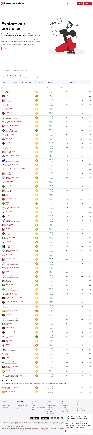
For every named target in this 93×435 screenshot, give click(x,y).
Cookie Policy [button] (80, 427)
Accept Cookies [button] (84, 431)
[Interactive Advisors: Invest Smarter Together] (33, 3)
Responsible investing (17, 70)
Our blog (64, 407)
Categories (6, 70)
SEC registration (81, 410)
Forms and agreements (82, 408)
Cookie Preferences (71, 431)
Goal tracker (49, 407)
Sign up (80, 3)
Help (33, 409)
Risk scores (49, 403)
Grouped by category (21, 403)
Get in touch (64, 403)
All (26, 70)
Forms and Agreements (15, 426)
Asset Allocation (50, 409)
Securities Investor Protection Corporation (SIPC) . (42, 428)
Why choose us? (35, 403)
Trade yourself (5, 407)
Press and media (65, 405)
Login (73, 3)
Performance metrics (51, 405)
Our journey (64, 409)
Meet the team (65, 411)
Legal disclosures (81, 406)
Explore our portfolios (6, 405)
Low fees (34, 405)
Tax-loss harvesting (51, 413)
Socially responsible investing (38, 407)
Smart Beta (49, 411)
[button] (7, 82)
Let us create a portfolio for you (8, 403)
